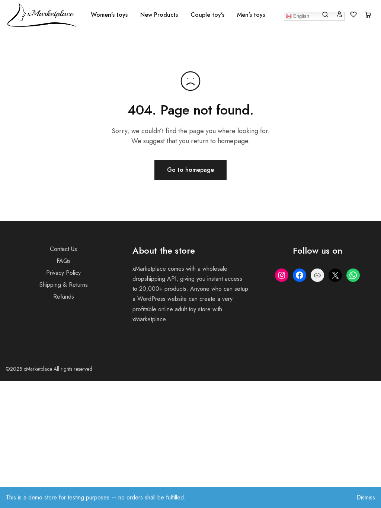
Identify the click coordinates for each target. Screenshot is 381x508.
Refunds (63, 296)
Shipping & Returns (63, 284)
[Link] (317, 275)
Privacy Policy (63, 273)
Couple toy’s (207, 15)
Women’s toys (109, 15)
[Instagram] (281, 275)
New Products (159, 15)
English (300, 16)
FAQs (64, 261)
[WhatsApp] (353, 275)
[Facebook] (299, 275)
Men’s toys (251, 15)
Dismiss (365, 497)
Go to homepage (190, 169)
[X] (335, 275)
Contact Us (63, 249)
